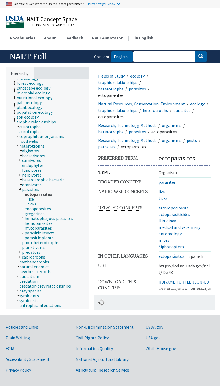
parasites (137, 88)
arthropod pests (174, 208)
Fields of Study (111, 76)
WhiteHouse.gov (161, 348)
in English (144, 38)
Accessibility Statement (28, 359)
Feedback (73, 38)
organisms (171, 125)
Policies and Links (22, 327)
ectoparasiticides (174, 214)
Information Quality (94, 348)
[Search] (201, 56)
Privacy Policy (18, 370)
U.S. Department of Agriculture (51, 25)
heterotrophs (110, 88)
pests (192, 140)
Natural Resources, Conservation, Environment (141, 103)
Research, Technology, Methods (127, 125)
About (50, 38)
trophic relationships (117, 82)
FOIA (10, 348)
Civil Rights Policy (92, 337)
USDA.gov (154, 327)
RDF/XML (167, 282)
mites (164, 240)
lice (162, 191)
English (119, 56)
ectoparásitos (171, 256)
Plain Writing (18, 337)
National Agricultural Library (102, 359)
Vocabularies (22, 38)
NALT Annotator (107, 38)
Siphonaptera (171, 246)
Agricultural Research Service (102, 370)
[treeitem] (32, 83)
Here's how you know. (101, 4)
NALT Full (28, 56)
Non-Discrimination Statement (105, 327)
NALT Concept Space (52, 19)
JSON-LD (200, 282)
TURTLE (183, 282)
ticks (163, 198)
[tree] (47, 194)
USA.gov (153, 337)
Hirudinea (167, 220)
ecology (137, 76)
